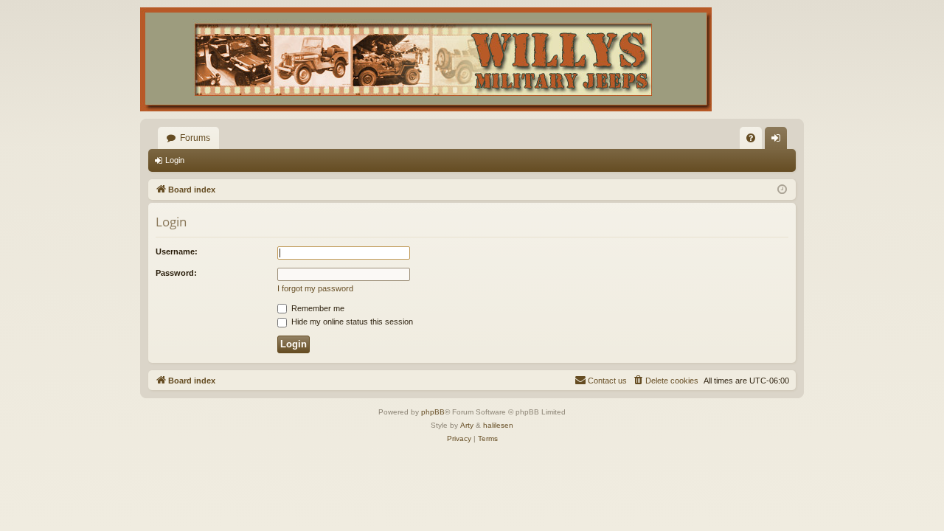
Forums (195, 138)
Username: (177, 251)
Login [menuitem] (779, 141)
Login (174, 160)
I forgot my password (315, 288)
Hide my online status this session (351, 321)
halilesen (498, 425)
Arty (466, 425)
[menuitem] (751, 138)
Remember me (316, 308)
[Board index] (426, 59)
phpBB (433, 412)
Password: (176, 272)
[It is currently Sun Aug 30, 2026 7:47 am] (782, 189)
